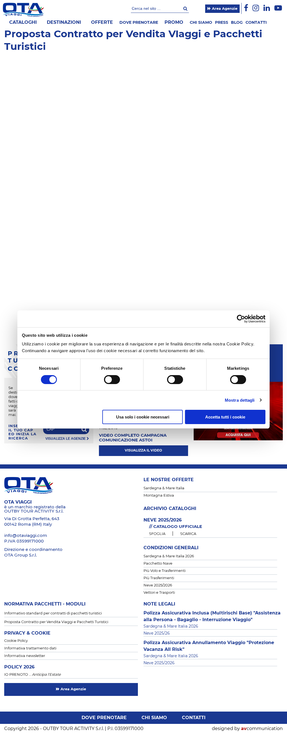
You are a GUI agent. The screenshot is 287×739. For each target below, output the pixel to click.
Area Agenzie (224, 9)
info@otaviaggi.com (25, 536)
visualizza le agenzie (66, 439)
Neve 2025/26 (157, 633)
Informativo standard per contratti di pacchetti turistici (53, 613)
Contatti (256, 23)
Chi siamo (201, 23)
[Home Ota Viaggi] (23, 9)
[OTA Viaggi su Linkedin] (266, 8)
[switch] (112, 379)
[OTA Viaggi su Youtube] (278, 8)
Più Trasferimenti (159, 578)
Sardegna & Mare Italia (164, 488)
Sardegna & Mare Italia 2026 (169, 556)
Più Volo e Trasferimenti (165, 571)
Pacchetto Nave (158, 563)
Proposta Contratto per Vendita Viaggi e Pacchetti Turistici (56, 622)
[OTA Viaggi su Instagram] (256, 8)
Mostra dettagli (240, 400)
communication (262, 728)
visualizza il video (143, 450)
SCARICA (188, 534)
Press (221, 23)
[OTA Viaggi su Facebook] (246, 8)
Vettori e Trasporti (159, 593)
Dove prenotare (138, 23)
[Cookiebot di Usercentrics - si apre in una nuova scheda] (240, 319)
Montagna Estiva (159, 495)
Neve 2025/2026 (158, 585)
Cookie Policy (16, 641)
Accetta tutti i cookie (225, 417)
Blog (237, 23)
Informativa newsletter (24, 656)
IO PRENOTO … (32, 675)
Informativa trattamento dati (30, 648)
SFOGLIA (157, 534)
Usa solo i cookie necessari (142, 417)
